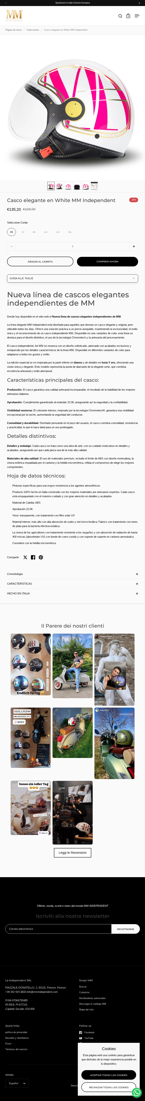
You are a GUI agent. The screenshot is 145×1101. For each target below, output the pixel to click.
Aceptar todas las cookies (108, 1075)
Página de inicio (13, 30)
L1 (45, 232)
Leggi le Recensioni (72, 852)
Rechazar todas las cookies (109, 1087)
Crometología (15, 573)
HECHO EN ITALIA (18, 593)
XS (11, 232)
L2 (57, 232)
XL (69, 232)
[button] (133, 246)
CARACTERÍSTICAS (19, 583)
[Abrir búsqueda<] (120, 16)
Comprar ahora (107, 261)
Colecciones (33, 30)
